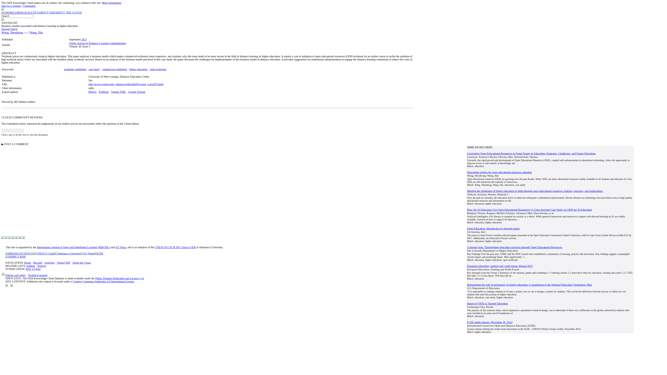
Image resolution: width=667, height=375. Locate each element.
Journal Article (9, 29)
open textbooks (158, 69)
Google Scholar (136, 91)
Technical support (37, 275)
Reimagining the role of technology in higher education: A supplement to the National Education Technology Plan (529, 284)
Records (37, 262)
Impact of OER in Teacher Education (487, 303)
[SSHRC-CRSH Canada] (16, 256)
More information (111, 2)
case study (94, 69)
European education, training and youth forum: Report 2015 (500, 266)
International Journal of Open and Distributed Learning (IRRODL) (73, 247)
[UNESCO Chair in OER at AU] (43, 253)
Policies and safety (15, 275)
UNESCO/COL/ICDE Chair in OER (175, 247)
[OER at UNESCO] (26, 253)
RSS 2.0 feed (33, 269)
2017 (84, 39)
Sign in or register (11, 6)
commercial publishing (114, 69)
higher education (138, 69)
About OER (63, 262)
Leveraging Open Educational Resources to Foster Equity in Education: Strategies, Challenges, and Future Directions (531, 153)
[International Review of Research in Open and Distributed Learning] (12, 253)
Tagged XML (118, 91)
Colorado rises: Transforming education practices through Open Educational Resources (514, 247)
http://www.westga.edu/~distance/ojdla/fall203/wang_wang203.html (125, 84)
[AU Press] (87, 253)
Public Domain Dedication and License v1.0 (119, 278)
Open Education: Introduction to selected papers (493, 228)
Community (29, 6)
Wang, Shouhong (12, 32)
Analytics (49, 262)
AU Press (120, 247)
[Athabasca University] (67, 253)
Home (27, 262)
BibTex (92, 91)
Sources (41, 265)
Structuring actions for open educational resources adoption (499, 172)
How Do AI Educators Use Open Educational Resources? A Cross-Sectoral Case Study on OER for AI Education (529, 209)
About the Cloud (81, 262)
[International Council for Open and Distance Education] (98, 253)
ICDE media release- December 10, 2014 (489, 322)
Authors (30, 265)
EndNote (104, 91)
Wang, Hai (36, 32)
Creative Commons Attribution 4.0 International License (103, 281)
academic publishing (75, 69)
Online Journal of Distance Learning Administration (97, 43)
